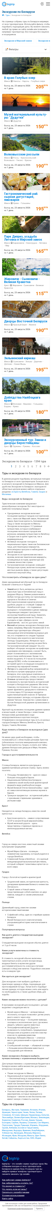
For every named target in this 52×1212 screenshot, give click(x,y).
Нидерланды (35, 1115)
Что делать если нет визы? (14, 1189)
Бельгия (45, 1115)
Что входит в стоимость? (13, 1186)
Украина (23, 1122)
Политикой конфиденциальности (20, 1209)
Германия (24, 1110)
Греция (39, 1120)
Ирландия (18, 1133)
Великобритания (22, 1117)
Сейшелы (12, 1138)
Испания (34, 1110)
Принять (39, 1209)
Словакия (6, 1115)
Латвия (39, 1112)
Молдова (22, 1135)
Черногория (16, 1112)
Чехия (25, 1112)
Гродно (42, 492)
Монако (34, 1117)
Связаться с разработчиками (15, 1192)
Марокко (37, 1133)
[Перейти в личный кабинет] (41, 4)
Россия (24, 1120)
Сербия (14, 1122)
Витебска (26, 492)
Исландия (6, 1135)
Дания (32, 1120)
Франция (6, 1112)
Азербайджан (37, 1130)
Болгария (6, 1122)
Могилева (6, 494)
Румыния (25, 1125)
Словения (32, 1122)
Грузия (5, 1128)
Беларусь (6, 1110)
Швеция (24, 1115)
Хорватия (6, 1120)
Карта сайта (7, 1198)
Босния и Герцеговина (28, 1128)
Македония (7, 1130)
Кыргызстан (23, 1138)
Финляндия (44, 1117)
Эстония (16, 1115)
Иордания (43, 1125)
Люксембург (7, 1117)
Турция (16, 1125)
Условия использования (13, 1195)
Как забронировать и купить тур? (17, 1183)
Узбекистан (7, 1133)
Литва (32, 1112)
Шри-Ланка (40, 1135)
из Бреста (16, 492)
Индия (38, 1138)
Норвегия (16, 1120)
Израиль (34, 1125)
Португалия (7, 1125)
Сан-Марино (43, 1122)
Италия (42, 1110)
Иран (14, 1135)
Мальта (30, 1135)
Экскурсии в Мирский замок (18, 41)
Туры (7, 15)
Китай (4, 1138)
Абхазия (28, 1133)
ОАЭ (32, 1138)
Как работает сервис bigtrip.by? (16, 1180)
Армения (27, 1130)
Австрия (15, 1110)
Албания (13, 1128)
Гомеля (34, 492)
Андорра (17, 1130)
